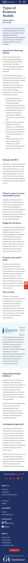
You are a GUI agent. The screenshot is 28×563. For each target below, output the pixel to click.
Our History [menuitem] (5, 501)
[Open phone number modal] (26, 287)
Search (19, 2)
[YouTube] (18, 478)
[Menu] (24, 2)
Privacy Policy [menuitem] (6, 540)
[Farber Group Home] (9, 2)
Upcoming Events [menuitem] (7, 514)
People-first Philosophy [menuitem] (9, 494)
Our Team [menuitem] (5, 489)
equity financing (15, 59)
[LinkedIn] (7, 478)
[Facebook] (21, 478)
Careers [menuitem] (4, 503)
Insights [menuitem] (4, 512)
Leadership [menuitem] (5, 492)
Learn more (14, 363)
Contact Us (14, 550)
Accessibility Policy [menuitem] (8, 545)
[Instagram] (14, 478)
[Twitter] (10, 478)
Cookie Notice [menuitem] (6, 542)
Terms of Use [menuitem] (6, 537)
